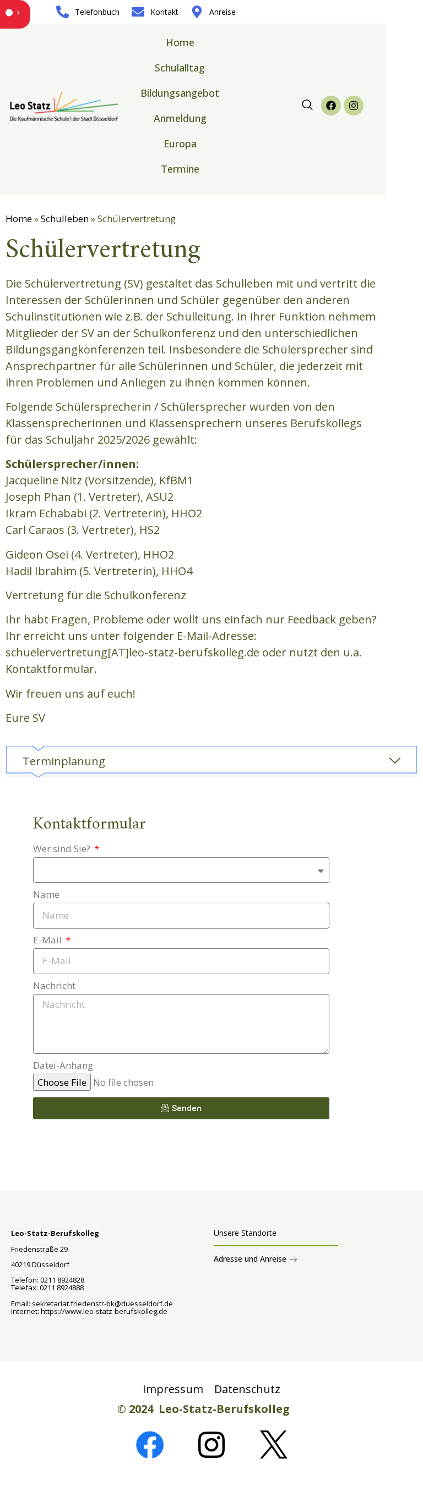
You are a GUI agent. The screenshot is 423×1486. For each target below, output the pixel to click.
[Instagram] (354, 105)
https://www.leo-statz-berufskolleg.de (103, 1311)
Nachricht (54, 986)
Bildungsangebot (179, 93)
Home (180, 42)
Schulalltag (180, 67)
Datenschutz (247, 1389)
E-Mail (48, 940)
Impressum (173, 1389)
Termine (180, 168)
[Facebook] (331, 105)
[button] (307, 106)
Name (46, 895)
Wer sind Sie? (63, 849)
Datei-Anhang (63, 1065)
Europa (180, 143)
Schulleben (65, 218)
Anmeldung (180, 118)
